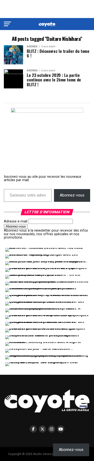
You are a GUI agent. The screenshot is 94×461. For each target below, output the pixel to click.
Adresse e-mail (15, 221)
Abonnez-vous (72, 195)
